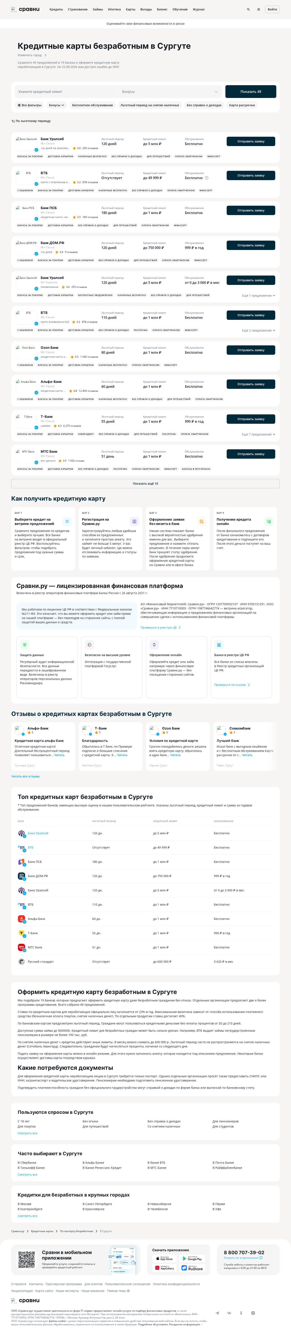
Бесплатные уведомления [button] (95, 295)
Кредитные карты (42, 1231)
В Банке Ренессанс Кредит (102, 1168)
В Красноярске (93, 1209)
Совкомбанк (240, 728)
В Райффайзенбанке (227, 1168)
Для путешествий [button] (158, 156)
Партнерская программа (64, 1284)
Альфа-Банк (37, 728)
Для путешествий (95, 1126)
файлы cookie (57, 1321)
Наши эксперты (67, 1291)
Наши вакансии (92, 1291)
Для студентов (223, 1126)
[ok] (241, 1313)
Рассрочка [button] (141, 330)
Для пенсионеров (226, 1121)
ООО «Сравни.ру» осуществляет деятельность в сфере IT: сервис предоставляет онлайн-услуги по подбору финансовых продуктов (93, 1311)
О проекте (18, 1284)
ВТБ (30, 847)
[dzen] (253, 1313)
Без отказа (90, 1121)
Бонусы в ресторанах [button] (196, 468)
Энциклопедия (22, 1291)
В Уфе (217, 1209)
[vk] (229, 1313)
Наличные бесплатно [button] (92, 156)
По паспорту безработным (76, 1231)
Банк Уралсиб (38, 833)
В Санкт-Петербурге (97, 1204)
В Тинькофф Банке (31, 1168)
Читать (59, 755)
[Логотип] (25, 1300)
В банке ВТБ (156, 1163)
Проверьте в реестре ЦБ (159, 627)
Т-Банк (101, 728)
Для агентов (93, 1284)
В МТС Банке (157, 1168)
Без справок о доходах (164, 1121)
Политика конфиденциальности (176, 1284)
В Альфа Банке (93, 1163)
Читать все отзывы (25, 776)
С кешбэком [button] (25, 190)
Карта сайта (44, 1291)
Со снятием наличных (164, 1126)
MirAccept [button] (213, 156)
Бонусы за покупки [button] (30, 156)
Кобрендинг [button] (86, 433)
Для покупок (27, 1126)
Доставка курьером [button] (60, 156)
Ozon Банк (171, 728)
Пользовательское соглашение (127, 1284)
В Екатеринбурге (30, 1209)
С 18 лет (24, 1121)
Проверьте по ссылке (230, 685)
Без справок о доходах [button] (127, 156)
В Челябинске (158, 1209)
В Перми (219, 1204)
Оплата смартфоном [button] (188, 156)
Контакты (36, 1284)
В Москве (24, 1204)
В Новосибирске (159, 1204)
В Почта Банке (223, 1163)
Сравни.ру (17, 1231)
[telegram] (217, 1313)
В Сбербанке (27, 1163)
